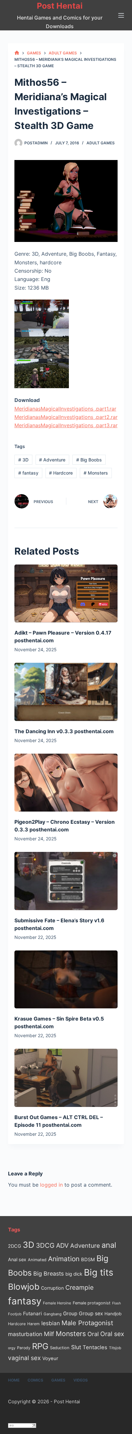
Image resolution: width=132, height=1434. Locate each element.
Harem (33, 1323)
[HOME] (16, 53)
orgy (11, 1348)
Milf (49, 1334)
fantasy (28, 473)
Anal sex (17, 1259)
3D (23, 459)
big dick (73, 1274)
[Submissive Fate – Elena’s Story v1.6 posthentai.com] (66, 881)
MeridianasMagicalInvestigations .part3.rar (66, 425)
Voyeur (50, 1358)
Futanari (32, 1313)
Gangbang (53, 1314)
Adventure (52, 459)
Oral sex (112, 1334)
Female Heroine (57, 1303)
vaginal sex (24, 1358)
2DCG (14, 1246)
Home (14, 1380)
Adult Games (101, 142)
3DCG (45, 1245)
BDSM (88, 1259)
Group (70, 1313)
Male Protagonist (87, 1323)
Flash (116, 1303)
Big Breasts (48, 1273)
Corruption (52, 1288)
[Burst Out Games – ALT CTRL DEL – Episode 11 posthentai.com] (66, 1078)
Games (58, 1380)
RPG (40, 1346)
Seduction (60, 1347)
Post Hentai (60, 6)
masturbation (25, 1334)
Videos (80, 1380)
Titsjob (115, 1348)
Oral (93, 1333)
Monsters (96, 473)
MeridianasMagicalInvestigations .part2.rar (66, 417)
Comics (35, 1380)
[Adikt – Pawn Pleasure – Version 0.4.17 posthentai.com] (66, 593)
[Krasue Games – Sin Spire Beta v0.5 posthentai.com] (66, 979)
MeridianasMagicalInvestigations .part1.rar (65, 408)
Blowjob (23, 1287)
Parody (23, 1347)
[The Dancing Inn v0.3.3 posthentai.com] (66, 692)
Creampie (79, 1287)
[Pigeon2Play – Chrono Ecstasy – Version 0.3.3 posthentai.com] (66, 783)
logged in (51, 1185)
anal (109, 1245)
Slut (76, 1347)
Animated (37, 1259)
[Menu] (121, 15)
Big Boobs (89, 459)
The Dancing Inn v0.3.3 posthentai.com (64, 731)
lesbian (50, 1323)
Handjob (112, 1313)
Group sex (91, 1313)
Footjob (14, 1314)
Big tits (98, 1272)
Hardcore (61, 473)
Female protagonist (92, 1303)
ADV (62, 1245)
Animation (63, 1259)
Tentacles (95, 1347)
